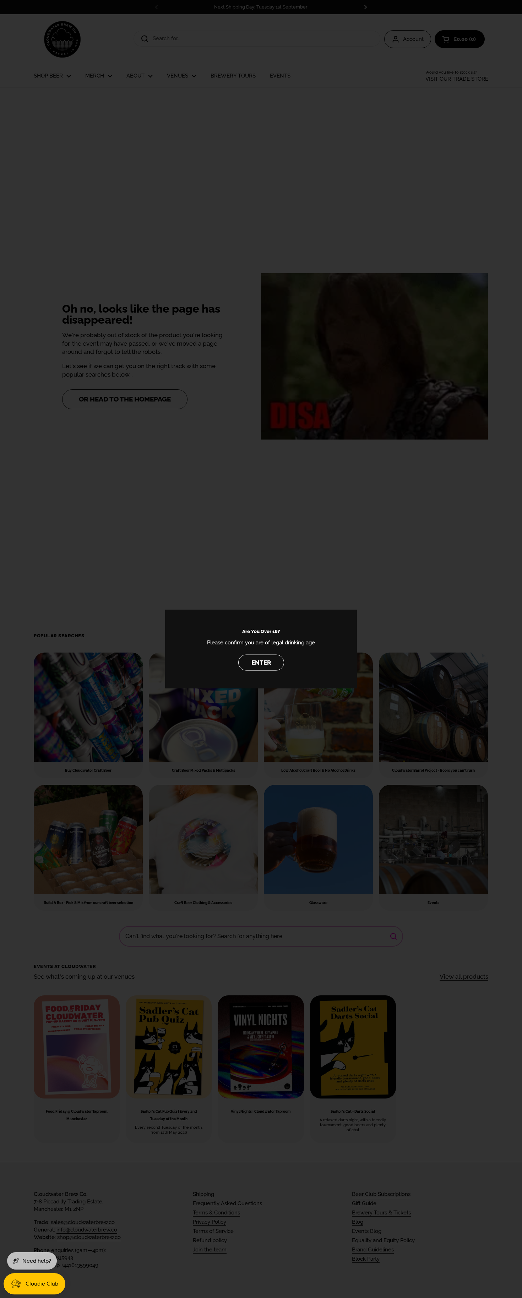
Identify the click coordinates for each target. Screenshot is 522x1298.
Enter (261, 662)
